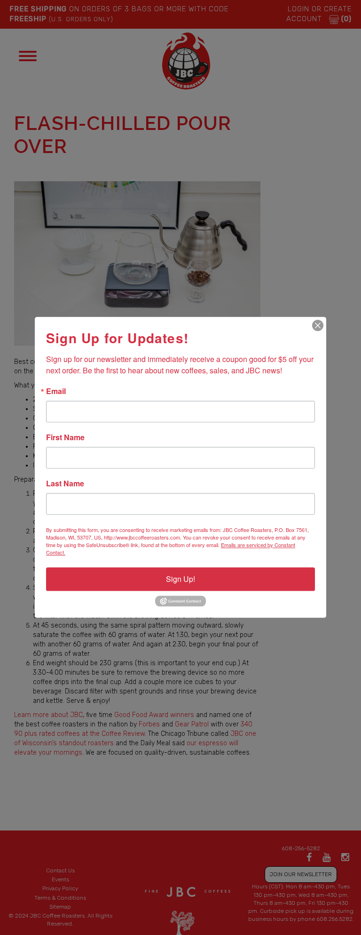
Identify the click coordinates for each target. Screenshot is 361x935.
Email (56, 391)
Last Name (65, 483)
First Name (65, 437)
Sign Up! (180, 578)
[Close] (317, 325)
